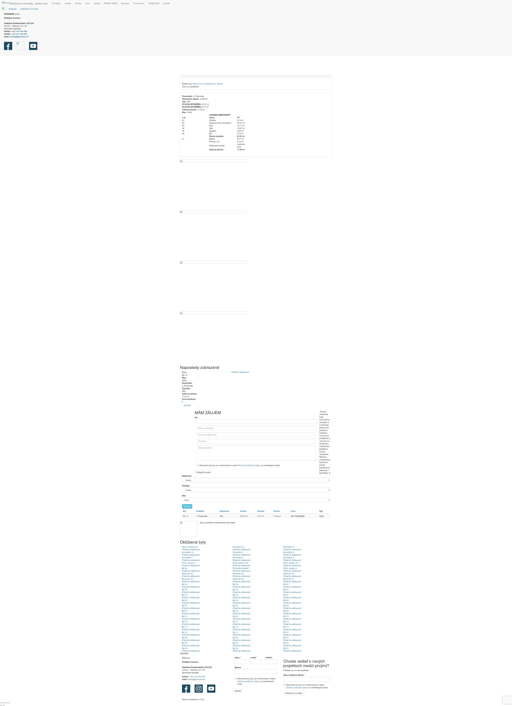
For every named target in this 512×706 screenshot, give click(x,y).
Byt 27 (184, 605)
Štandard (125, 3)
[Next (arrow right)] (4, 705)
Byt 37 (286, 584)
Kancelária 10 (188, 552)
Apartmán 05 (238, 573)
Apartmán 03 (187, 578)
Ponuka (78, 3)
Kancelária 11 (289, 546)
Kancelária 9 (238, 552)
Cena (293, 511)
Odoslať (237, 690)
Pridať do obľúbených (240, 372)
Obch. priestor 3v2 (240, 562)
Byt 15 (184, 626)
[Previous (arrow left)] (1, 705)
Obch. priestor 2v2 (190, 546)
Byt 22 (286, 610)
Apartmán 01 (288, 578)
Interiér (243, 511)
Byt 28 (286, 600)
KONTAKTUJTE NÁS (29, 9)
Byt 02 (235, 648)
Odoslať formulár (203, 472)
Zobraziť (187, 405)
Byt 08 (235, 637)
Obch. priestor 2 (290, 568)
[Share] (4, 702)
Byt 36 (184, 568)
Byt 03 (184, 648)
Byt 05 (235, 642)
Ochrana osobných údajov (249, 465)
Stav (184, 495)
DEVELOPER (153, 3)
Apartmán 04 (288, 573)
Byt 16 (286, 621)
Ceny (87, 3)
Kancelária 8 (288, 552)
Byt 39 (184, 584)
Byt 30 (184, 600)
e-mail (253, 657)
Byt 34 (286, 589)
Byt (184, 511)
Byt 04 (286, 642)
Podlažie (186, 485)
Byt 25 (286, 605)
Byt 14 (235, 626)
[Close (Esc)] (1, 702)
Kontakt (166, 3)
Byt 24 (184, 610)
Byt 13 (286, 626)
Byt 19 (286, 616)
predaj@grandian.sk (196, 679)
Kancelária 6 (238, 557)
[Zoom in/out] (9, 702)
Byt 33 (184, 594)
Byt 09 (184, 637)
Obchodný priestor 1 (241, 568)
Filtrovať (187, 506)
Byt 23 (235, 610)
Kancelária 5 (288, 557)
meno (238, 657)
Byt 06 (184, 642)
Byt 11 (235, 632)
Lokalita (68, 3)
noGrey (201, 699)
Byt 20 (235, 616)
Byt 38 (235, 584)
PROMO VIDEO (110, 3)
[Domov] (6, 2)
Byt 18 (185, 516)
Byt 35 (235, 589)
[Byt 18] (256, 185)
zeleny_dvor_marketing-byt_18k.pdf (208, 83)
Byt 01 (286, 648)
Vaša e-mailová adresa (294, 675)
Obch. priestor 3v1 (291, 562)
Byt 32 (235, 594)
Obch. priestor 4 (189, 562)
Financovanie (138, 3)
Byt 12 (184, 632)
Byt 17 (235, 621)
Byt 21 (184, 616)
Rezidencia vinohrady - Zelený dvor (29, 3)
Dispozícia (186, 475)
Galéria (97, 3)
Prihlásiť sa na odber (293, 693)
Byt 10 (286, 632)
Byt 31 (286, 594)
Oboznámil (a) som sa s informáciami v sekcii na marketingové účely (239, 465)
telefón (269, 657)
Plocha (276, 511)
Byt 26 (235, 605)
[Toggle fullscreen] (6, 702)
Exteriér (260, 511)
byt (196, 417)
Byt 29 (235, 600)
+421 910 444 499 (197, 676)
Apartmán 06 (187, 573)
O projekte (56, 3)
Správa (238, 667)
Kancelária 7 (187, 557)
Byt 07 (286, 637)
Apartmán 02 (238, 578)
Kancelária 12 (238, 546)
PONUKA (13, 9)
